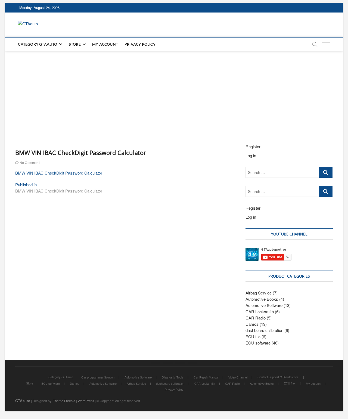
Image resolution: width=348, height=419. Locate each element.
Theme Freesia (64, 400)
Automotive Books (262, 299)
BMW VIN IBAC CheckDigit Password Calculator (58, 173)
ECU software (258, 343)
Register (253, 146)
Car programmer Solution (97, 377)
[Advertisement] (174, 92)
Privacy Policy (140, 44)
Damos (252, 324)
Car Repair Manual (206, 377)
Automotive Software (264, 305)
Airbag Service (259, 293)
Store (75, 44)
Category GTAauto (37, 44)
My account (105, 44)
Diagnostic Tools (173, 377)
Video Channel (237, 377)
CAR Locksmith (260, 311)
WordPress (86, 400)
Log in (251, 155)
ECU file (253, 336)
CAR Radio (256, 318)
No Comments (30, 163)
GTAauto (22, 400)
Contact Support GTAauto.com (277, 377)
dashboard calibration (264, 330)
